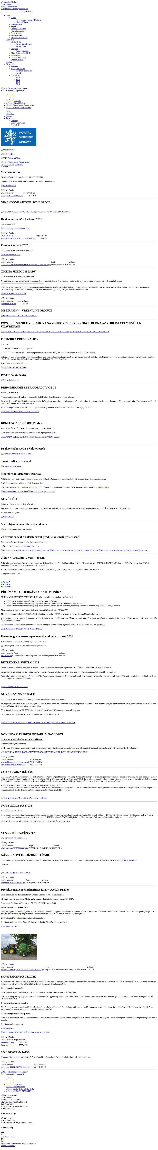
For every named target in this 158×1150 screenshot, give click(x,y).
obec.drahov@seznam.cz (128, 860)
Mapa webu (5, 1143)
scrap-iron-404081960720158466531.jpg (17, 1067)
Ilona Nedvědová (102, 487)
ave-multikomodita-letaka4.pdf (13, 765)
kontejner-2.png (7, 1042)
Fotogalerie (15, 125)
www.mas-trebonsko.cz (10, 926)
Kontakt (9, 116)
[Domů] (9, 2)
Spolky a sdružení (18, 123)
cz (2, 164)
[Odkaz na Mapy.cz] (14, 88)
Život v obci (10, 118)
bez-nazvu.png (7, 656)
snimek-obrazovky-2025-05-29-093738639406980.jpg (22, 970)
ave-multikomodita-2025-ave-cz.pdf (15, 762)
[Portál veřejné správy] (18, 146)
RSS (34, 1143)
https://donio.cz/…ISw (30, 546)
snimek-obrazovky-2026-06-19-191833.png (18, 238)
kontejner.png (6, 1045)
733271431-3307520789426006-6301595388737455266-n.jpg (26, 265)
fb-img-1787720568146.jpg (12, 195)
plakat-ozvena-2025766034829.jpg (15, 848)
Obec (8, 112)
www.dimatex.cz (7, 1028)
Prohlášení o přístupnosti (21, 1143)
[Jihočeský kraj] (7, 150)
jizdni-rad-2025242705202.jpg (13, 883)
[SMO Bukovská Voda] (10, 158)
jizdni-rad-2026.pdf (8, 304)
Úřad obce (10, 114)
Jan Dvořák (32, 487)
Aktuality (14, 121)
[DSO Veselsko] (7, 154)
